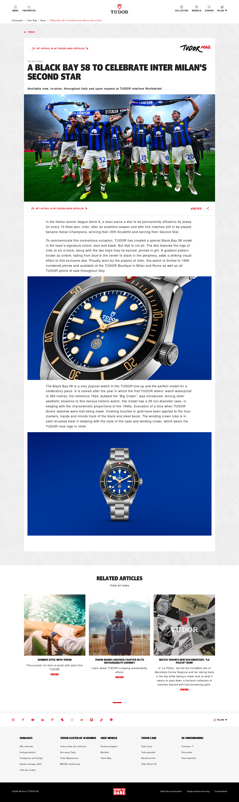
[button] (209, 8)
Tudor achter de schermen (73, 746)
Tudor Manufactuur (69, 758)
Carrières (186, 746)
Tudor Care (146, 746)
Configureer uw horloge (31, 758)
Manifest (105, 752)
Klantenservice (148, 758)
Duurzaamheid (189, 758)
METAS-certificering (70, 764)
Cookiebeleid (221, 791)
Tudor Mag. (106, 758)
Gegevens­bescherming (198, 791)
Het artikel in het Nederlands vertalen (60, 48)
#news (196, 208)
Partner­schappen (109, 746)
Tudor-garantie (148, 752)
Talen (220, 719)
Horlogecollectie (28, 752)
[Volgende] (223, 645)
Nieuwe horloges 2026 (30, 764)
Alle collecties (26, 746)
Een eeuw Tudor (68, 752)
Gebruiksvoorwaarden (171, 791)
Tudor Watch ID (149, 764)
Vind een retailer (28, 769)
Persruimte (187, 752)
